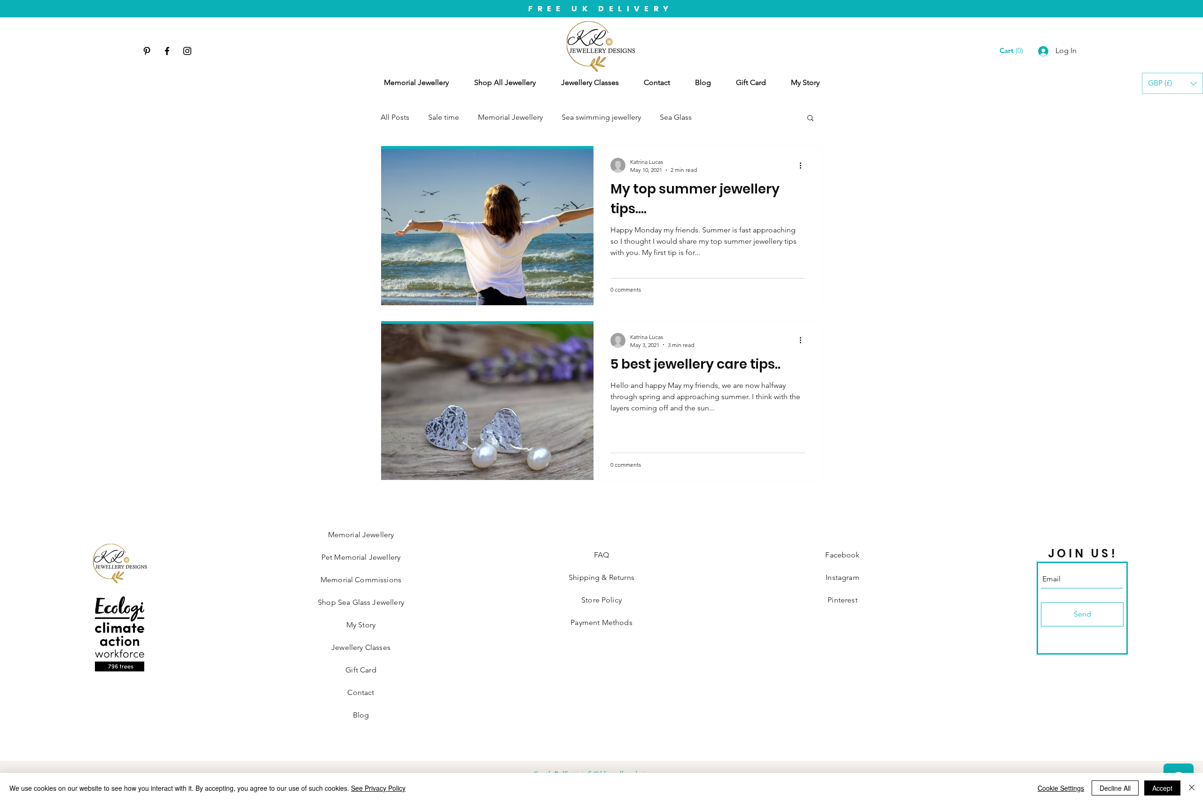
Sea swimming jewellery (601, 117)
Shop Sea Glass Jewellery (361, 602)
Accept (1162, 788)
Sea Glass (676, 117)
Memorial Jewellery (510, 117)
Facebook (842, 554)
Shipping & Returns (601, 577)
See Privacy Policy (378, 788)
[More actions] (803, 165)
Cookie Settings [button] (1061, 788)
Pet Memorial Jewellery (361, 557)
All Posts (395, 117)
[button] (1172, 83)
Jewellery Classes (361, 647)
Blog (361, 714)
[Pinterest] (146, 51)
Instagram (842, 577)
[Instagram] (187, 51)
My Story (360, 624)
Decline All (1115, 788)
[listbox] (1172, 83)
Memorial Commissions (360, 579)
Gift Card (360, 669)
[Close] (1191, 787)
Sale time (443, 117)
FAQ (601, 554)
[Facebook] (167, 51)
